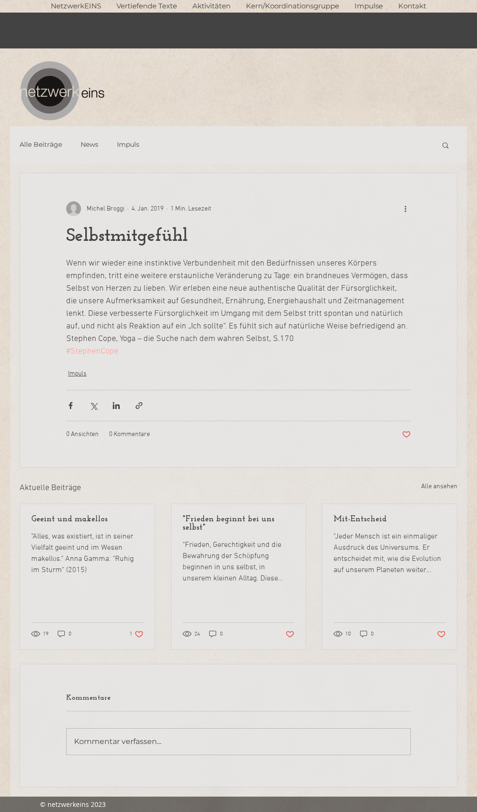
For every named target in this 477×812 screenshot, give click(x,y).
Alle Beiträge (41, 144)
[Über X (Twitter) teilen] (93, 405)
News (89, 144)
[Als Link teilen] (139, 405)
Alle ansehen (439, 487)
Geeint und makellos (69, 519)
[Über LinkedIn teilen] (116, 405)
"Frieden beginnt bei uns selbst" (228, 523)
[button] (146, 6)
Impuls (128, 144)
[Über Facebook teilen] (70, 405)
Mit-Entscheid (360, 519)
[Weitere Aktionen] (405, 208)
